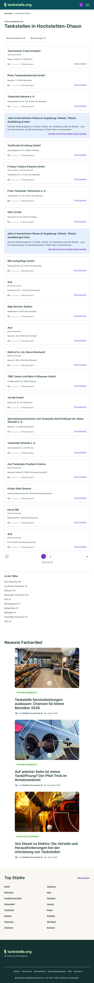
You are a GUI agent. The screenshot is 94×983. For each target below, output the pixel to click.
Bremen (8, 916)
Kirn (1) (7, 599)
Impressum (77, 971)
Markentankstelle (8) (15, 38)
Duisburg (8, 927)
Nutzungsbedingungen (57, 971)
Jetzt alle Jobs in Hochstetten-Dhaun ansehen (67, 134)
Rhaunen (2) (10, 590)
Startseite (8, 13)
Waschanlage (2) (38, 38)
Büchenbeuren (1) (12, 603)
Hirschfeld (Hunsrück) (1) (16, 617)
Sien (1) (7, 621)
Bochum (51, 927)
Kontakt (17, 971)
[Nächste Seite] (87, 556)
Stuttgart (51, 898)
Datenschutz (27, 971)
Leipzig (50, 904)
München (8, 892)
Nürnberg (51, 922)
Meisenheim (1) (11, 608)
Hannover (9, 922)
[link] (47, 57)
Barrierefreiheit (40, 971)
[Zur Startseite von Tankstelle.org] (17, 5)
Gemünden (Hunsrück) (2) (16, 595)
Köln (49, 892)
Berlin (7, 886)
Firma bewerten (80, 64)
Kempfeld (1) (10, 612)
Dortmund (9, 910)
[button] (81, 5)
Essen (50, 910)
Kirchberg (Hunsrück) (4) (16, 586)
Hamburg (51, 886)
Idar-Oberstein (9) (12, 581)
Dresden (51, 916)
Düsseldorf (9, 904)
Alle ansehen (83, 878)
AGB (69, 971)
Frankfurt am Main (13, 898)
